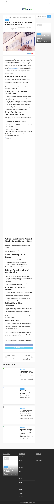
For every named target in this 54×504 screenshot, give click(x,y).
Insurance (21, 475)
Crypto (21, 460)
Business (21, 456)
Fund (20, 471)
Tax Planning (20, 28)
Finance (22, 369)
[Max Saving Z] (27, 9)
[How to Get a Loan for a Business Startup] (12, 415)
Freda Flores (7, 28)
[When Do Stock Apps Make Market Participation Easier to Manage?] (43, 33)
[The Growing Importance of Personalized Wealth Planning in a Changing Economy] (12, 434)
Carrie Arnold (39, 41)
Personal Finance (22, 27)
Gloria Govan (22, 375)
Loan (20, 478)
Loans (20, 482)
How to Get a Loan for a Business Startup (26, 411)
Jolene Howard (23, 436)
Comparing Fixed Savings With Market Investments (26, 372)
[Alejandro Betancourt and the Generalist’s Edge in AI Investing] (12, 395)
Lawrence (23, 395)
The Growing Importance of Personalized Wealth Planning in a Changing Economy (26, 431)
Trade (20, 493)
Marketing (21, 485)
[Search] (50, 4)
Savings (21, 489)
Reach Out (16, 1)
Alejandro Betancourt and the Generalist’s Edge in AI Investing (26, 392)
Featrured (21, 464)
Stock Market (28, 27)
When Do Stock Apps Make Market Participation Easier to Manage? (43, 37)
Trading (39, 33)
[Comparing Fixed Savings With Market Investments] (12, 376)
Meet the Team (23, 1)
